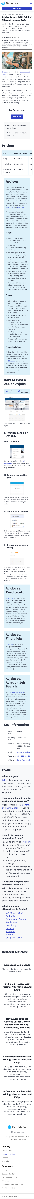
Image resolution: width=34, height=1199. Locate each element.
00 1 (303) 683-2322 (24, 756)
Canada (5, 1158)
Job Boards (20, 14)
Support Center (8, 1174)
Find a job (20, 207)
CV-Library (11, 925)
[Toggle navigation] (31, 3)
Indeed (9, 934)
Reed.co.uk (10, 207)
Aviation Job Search (16, 692)
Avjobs (4, 72)
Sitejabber (11, 361)
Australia (5, 1161)
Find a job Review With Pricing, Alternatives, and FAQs (17, 987)
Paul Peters (7, 37)
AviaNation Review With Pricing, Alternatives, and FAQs (17, 1059)
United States (7, 1151)
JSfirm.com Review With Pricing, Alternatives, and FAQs (17, 1094)
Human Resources (8, 14)
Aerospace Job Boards (17, 965)
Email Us (5, 1181)
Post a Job (17, 8)
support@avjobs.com (24, 752)
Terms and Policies (9, 1188)
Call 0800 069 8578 (10, 1177)
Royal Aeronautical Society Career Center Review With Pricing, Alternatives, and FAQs (17, 1023)
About (4, 1170)
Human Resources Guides (12, 1184)
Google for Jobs (14, 938)
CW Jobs (10, 928)
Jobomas (10, 931)
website (27, 842)
